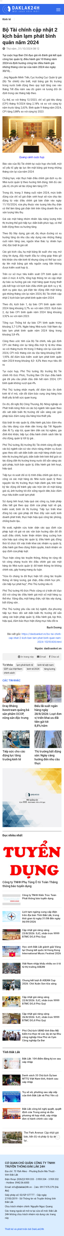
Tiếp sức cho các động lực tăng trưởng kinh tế (13, 755)
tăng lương (49, 669)
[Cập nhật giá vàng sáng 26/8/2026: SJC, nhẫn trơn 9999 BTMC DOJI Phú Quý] (11, 1018)
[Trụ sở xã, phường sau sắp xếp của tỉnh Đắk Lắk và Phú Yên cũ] (11, 1096)
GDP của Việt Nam (13, 669)
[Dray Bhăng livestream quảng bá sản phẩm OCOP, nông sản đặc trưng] (16, 693)
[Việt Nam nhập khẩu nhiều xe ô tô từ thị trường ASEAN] (11, 968)
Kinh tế (6, 19)
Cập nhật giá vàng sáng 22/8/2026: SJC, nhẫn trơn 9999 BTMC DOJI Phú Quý (40, 1000)
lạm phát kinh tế (25, 665)
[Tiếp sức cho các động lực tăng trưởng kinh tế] (16, 739)
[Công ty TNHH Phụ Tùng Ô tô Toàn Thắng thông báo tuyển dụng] (32, 859)
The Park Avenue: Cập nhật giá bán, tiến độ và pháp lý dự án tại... (41, 1136)
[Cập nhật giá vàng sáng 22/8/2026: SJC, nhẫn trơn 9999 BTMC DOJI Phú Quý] (11, 1001)
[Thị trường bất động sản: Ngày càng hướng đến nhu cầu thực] (48, 739)
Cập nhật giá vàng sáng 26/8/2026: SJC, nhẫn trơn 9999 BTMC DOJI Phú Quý (40, 1017)
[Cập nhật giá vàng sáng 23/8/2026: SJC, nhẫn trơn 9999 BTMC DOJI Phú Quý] (11, 934)
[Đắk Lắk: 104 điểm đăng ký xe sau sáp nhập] (11, 1063)
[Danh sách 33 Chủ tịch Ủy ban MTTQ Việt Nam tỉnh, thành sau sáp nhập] (11, 1080)
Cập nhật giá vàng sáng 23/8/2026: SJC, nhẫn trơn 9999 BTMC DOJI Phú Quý (40, 933)
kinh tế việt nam (46, 665)
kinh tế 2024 (33, 669)
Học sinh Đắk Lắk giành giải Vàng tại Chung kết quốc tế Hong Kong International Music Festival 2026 (41, 950)
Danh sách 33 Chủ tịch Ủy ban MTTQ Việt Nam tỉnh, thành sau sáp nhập (40, 1078)
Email (42, 656)
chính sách (9, 673)
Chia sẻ (54, 656)
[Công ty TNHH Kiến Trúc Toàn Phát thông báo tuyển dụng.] (11, 899)
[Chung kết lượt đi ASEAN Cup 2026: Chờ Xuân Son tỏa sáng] (11, 985)
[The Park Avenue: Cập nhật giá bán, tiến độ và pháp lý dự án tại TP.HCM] (12, 1137)
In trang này (27, 656)
